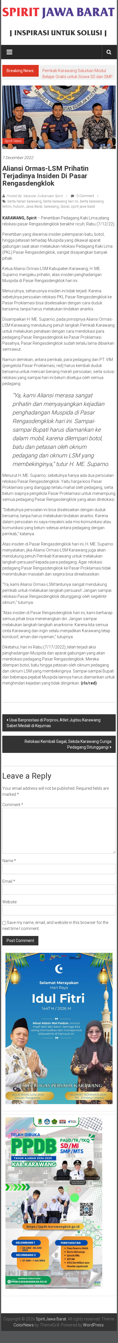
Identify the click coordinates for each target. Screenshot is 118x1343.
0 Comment (85, 196)
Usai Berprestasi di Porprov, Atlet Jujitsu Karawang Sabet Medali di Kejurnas (54, 723)
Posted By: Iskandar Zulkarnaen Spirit (34, 196)
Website (9, 902)
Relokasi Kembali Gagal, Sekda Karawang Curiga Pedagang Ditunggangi (68, 744)
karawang (51, 207)
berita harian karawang (24, 201)
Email (8, 881)
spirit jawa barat (83, 207)
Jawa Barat (34, 207)
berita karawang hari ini (60, 201)
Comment (12, 804)
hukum (18, 207)
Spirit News (13, 141)
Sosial (64, 207)
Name (9, 860)
